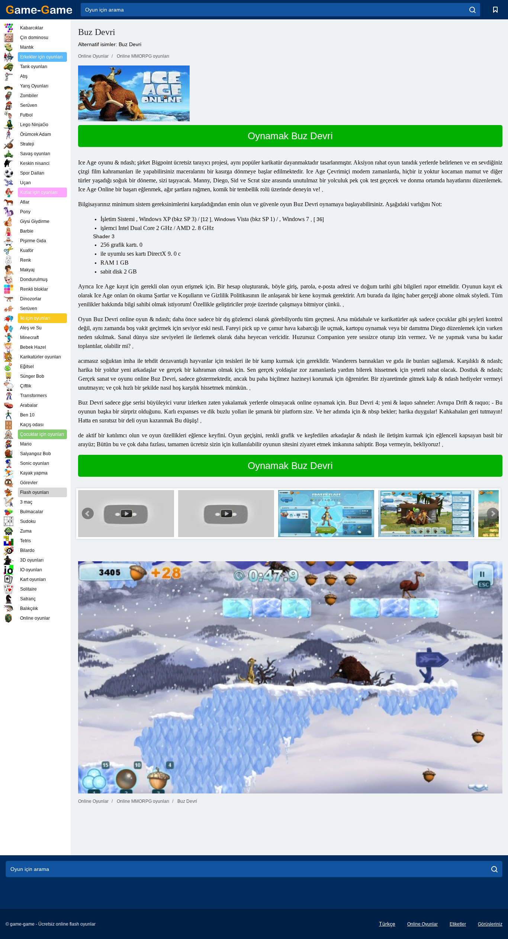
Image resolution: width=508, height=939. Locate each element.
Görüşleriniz (490, 924)
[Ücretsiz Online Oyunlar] (39, 10)
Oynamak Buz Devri (290, 135)
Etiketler (458, 924)
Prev (88, 514)
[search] (472, 10)
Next (493, 514)
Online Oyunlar (422, 924)
